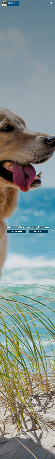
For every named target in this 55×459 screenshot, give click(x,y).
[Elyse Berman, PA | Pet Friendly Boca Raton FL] (10, 1)
